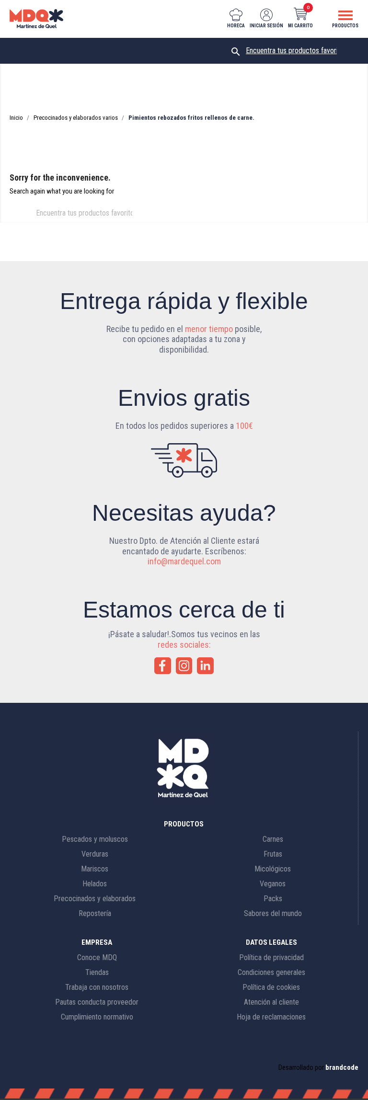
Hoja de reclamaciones (271, 1016)
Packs (273, 898)
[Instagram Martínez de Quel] (184, 665)
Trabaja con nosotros (96, 987)
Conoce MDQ (97, 957)
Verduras (94, 854)
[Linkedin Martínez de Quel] (205, 665)
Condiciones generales (271, 972)
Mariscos (94, 868)
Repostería (95, 913)
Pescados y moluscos (95, 839)
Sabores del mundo (273, 913)
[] (138, 219)
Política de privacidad (271, 957)
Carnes (273, 839)
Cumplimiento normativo (97, 1016)
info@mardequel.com (184, 561)
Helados (94, 883)
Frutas (273, 854)
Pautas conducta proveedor (96, 1002)
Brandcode (341, 1067)
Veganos (273, 883)
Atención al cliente (271, 1002)
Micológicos (272, 868)
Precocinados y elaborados (95, 898)
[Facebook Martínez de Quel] (162, 665)
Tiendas (97, 972)
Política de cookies (271, 987)
